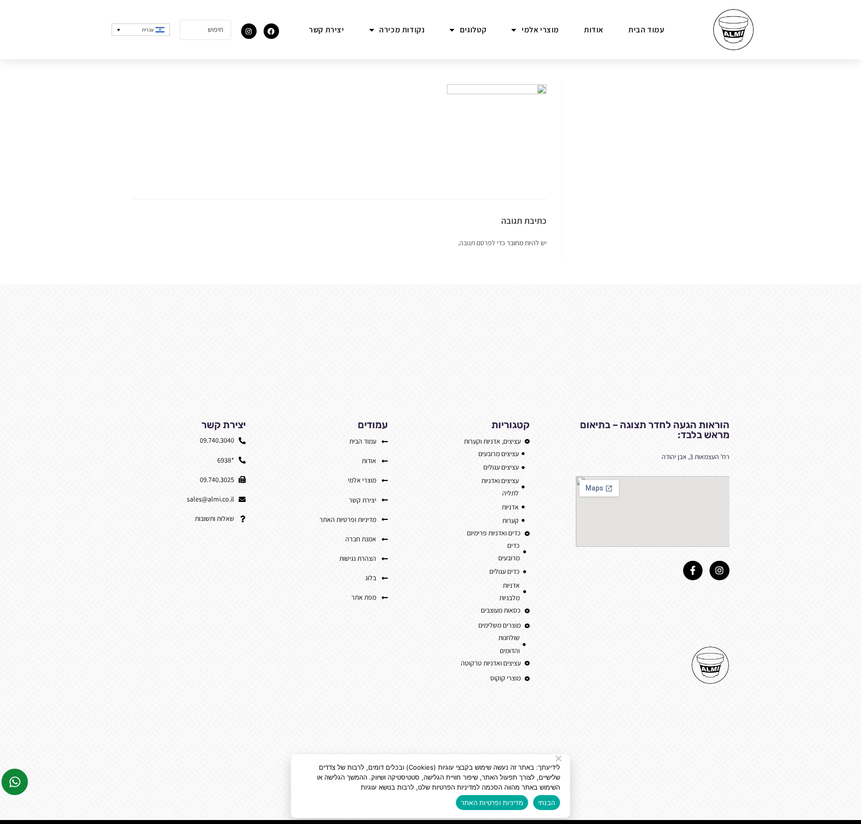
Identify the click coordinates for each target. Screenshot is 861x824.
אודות (593, 29)
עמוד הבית (646, 29)
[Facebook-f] (693, 571)
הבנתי (546, 803)
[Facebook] (271, 31)
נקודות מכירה (402, 29)
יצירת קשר (326, 29)
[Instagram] (249, 31)
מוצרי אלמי (540, 29)
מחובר (515, 242)
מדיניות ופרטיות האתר (492, 803)
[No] (559, 758)
